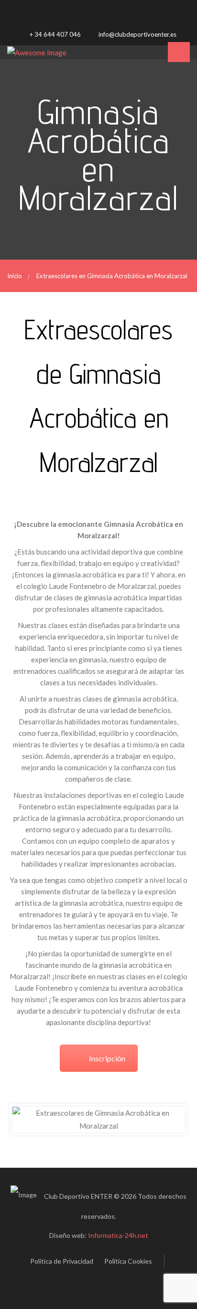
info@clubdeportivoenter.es (136, 34)
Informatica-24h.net (118, 1235)
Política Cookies (128, 1261)
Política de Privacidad (61, 1261)
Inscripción (107, 1058)
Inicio (14, 276)
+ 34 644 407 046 (54, 34)
